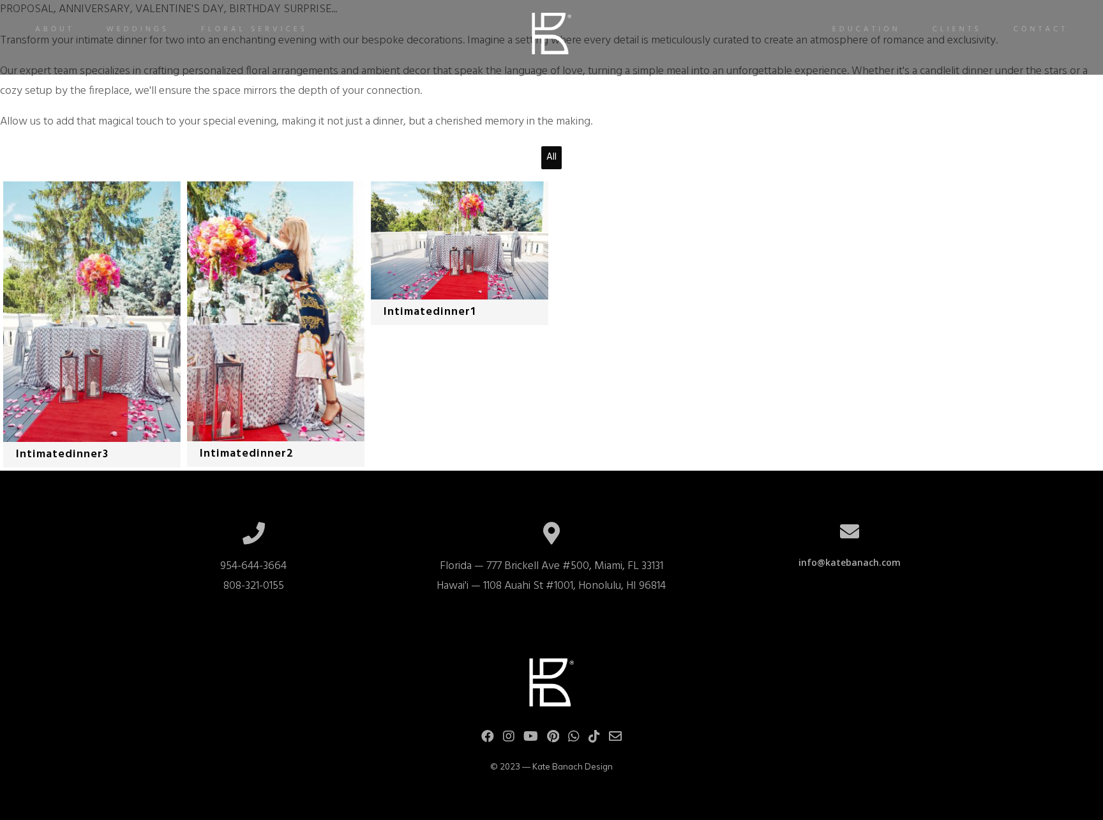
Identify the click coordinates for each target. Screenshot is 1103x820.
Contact (1041, 29)
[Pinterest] (553, 739)
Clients (957, 29)
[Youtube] (531, 739)
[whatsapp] (574, 739)
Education (866, 29)
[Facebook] (488, 739)
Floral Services (254, 29)
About (55, 29)
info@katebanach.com (850, 562)
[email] (615, 739)
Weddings (138, 29)
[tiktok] (594, 739)
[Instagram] (509, 739)
